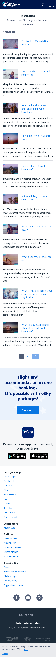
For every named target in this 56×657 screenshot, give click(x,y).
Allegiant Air (10, 542)
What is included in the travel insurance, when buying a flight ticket (37, 294)
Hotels (7, 498)
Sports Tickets (11, 516)
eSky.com (23, 627)
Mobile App (9, 527)
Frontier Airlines (12, 556)
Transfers (8, 507)
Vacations (9, 485)
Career (7, 567)
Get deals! (28, 410)
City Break (9, 480)
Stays (6, 489)
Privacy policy (10, 580)
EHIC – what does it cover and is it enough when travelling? (35, 108)
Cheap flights (10, 476)
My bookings (10, 576)
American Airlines (12, 547)
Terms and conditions (15, 571)
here (26, 649)
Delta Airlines (10, 538)
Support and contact (14, 585)
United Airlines (11, 551)
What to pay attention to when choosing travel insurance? (35, 328)
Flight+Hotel (10, 494)
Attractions (9, 512)
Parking (7, 503)
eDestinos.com (37, 627)
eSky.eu (12, 627)
